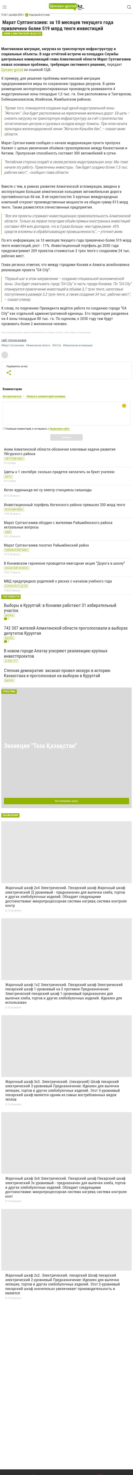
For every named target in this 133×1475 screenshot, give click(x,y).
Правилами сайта (59, 428)
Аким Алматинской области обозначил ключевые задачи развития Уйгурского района (59, 451)
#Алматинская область (38, 345)
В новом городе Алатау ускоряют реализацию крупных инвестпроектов (55, 653)
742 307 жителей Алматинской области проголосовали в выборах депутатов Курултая (66, 630)
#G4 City (56, 345)
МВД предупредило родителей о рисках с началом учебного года (58, 581)
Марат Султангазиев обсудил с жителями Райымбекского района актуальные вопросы (58, 524)
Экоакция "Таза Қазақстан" (40, 746)
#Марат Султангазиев (12, 345)
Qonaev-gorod (12, 69)
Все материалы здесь (66, 800)
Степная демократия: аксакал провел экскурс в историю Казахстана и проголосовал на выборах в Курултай (57, 673)
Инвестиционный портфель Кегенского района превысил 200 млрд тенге (64, 505)
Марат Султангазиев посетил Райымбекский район (46, 545)
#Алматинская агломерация (77, 345)
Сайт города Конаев (13, 340)
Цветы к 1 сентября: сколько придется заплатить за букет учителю (59, 472)
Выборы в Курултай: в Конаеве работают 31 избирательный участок (60, 608)
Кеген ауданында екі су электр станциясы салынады (48, 490)
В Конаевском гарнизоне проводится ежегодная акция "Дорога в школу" (64, 563)
